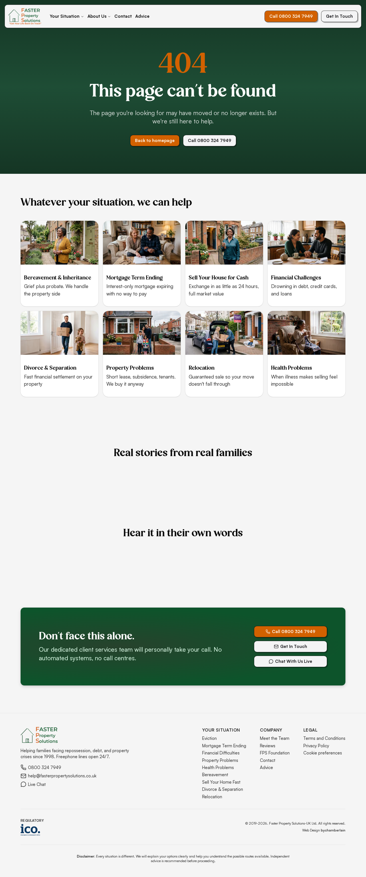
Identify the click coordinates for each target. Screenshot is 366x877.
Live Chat (37, 784)
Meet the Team (274, 738)
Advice (142, 16)
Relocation (212, 796)
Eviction (209, 738)
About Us (96, 16)
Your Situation (64, 16)
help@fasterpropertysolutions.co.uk (62, 776)
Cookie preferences (322, 753)
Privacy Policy (316, 745)
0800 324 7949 (44, 767)
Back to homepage (155, 140)
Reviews (267, 745)
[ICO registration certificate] (32, 829)
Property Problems (220, 760)
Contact (123, 16)
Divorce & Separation (222, 789)
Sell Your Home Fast (221, 782)
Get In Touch (339, 16)
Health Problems (218, 767)
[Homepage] (24, 16)
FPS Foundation (275, 753)
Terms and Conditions (324, 738)
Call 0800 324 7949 (291, 16)
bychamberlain (333, 830)
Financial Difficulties (221, 753)
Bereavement (215, 774)
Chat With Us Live (293, 661)
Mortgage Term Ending (224, 745)
